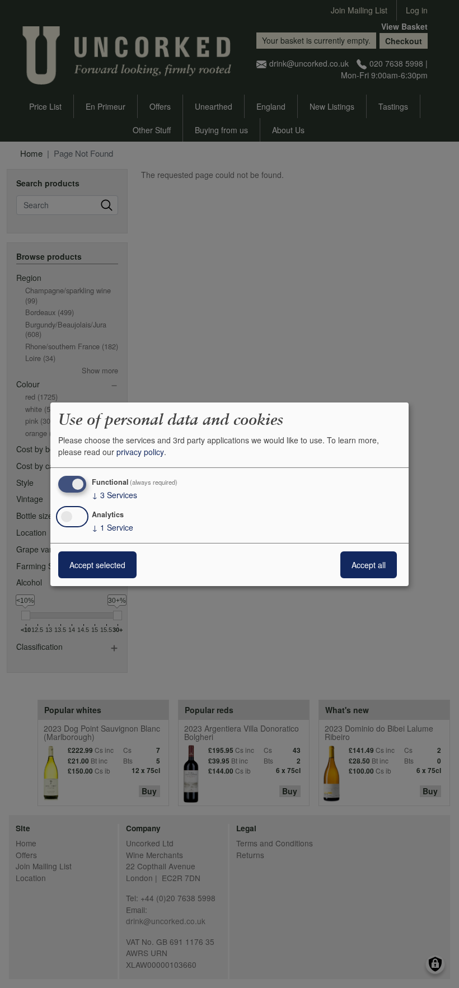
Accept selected (97, 564)
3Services (114, 494)
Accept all (369, 564)
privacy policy (140, 451)
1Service (112, 527)
